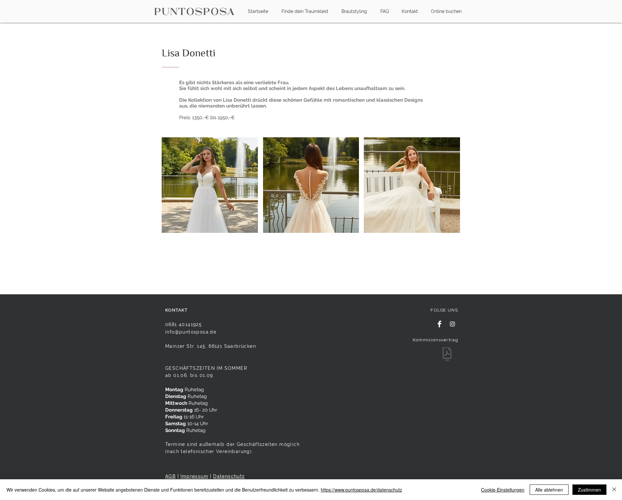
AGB (170, 476)
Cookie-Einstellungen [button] (502, 489)
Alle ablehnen (549, 489)
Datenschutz (229, 476)
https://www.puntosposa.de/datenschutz (361, 489)
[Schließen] (614, 489)
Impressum (194, 476)
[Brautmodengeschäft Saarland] (439, 324)
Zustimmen (589, 489)
